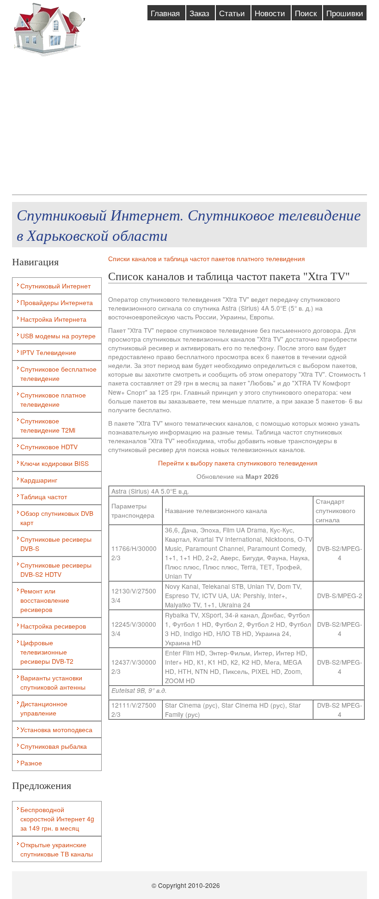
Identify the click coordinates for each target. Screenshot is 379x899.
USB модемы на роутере (58, 335)
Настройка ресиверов (53, 625)
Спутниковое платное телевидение (53, 399)
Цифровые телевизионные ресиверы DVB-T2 (46, 652)
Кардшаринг (38, 479)
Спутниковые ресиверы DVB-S (56, 543)
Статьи (233, 12)
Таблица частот (43, 496)
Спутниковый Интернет (55, 285)
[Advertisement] (189, 125)
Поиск (307, 12)
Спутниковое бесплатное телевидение (58, 373)
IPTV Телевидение (48, 352)
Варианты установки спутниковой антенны (53, 682)
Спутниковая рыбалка (53, 746)
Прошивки (344, 12)
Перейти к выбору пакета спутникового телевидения (238, 462)
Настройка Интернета (53, 319)
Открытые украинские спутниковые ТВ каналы (56, 849)
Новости (271, 12)
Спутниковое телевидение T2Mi (47, 425)
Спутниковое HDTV (49, 446)
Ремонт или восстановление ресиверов (44, 600)
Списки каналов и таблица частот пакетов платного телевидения (206, 258)
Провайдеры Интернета (56, 302)
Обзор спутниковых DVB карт (56, 517)
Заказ (201, 12)
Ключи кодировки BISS (54, 463)
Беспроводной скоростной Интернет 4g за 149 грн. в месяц (57, 818)
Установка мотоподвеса (56, 729)
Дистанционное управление (43, 708)
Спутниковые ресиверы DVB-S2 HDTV (56, 569)
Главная (166, 12)
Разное (31, 762)
